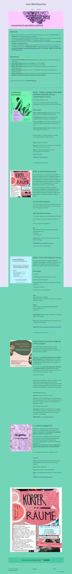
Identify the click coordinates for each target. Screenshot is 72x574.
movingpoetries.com (22, 43)
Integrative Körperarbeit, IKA (32, 48)
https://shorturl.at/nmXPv (46, 243)
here (35, 80)
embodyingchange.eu (54, 46)
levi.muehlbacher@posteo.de (45, 477)
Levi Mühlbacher (36, 4)
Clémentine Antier (43, 46)
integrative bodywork (17, 48)
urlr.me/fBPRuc (44, 157)
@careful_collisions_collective (29, 36)
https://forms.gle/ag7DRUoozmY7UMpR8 (50, 327)
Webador (62, 571)
